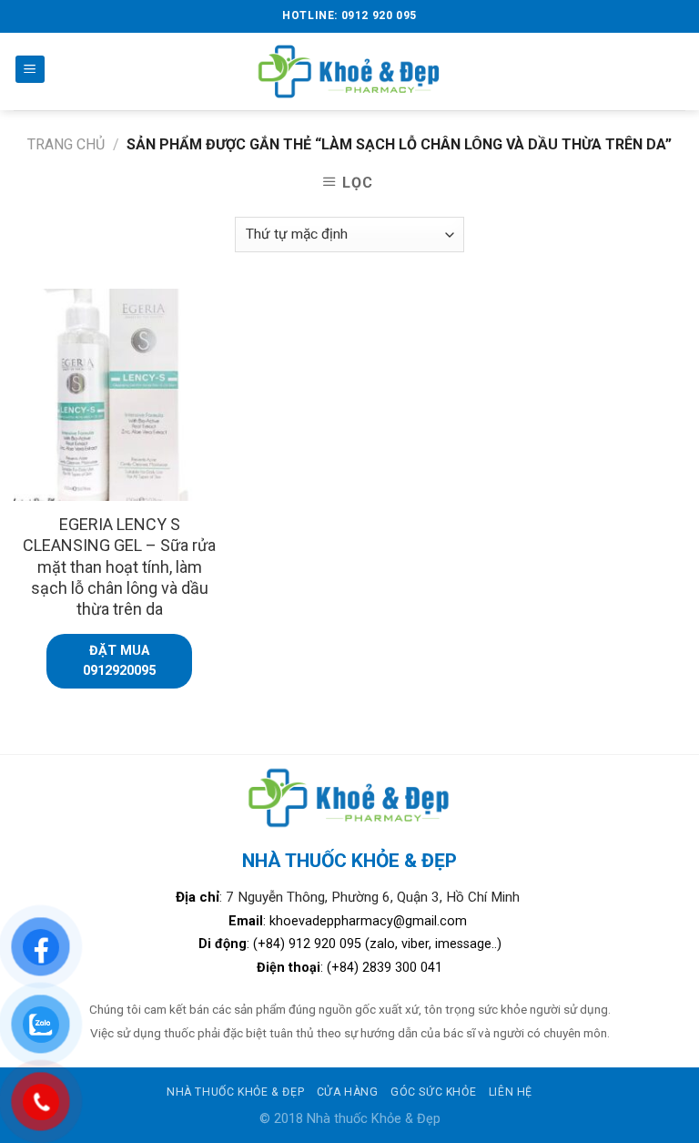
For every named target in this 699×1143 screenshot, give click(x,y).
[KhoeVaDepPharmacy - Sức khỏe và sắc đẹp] (350, 71)
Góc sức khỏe (433, 1092)
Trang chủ (66, 144)
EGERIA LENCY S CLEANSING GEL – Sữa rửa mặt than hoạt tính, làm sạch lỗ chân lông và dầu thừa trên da (119, 567)
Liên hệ (510, 1092)
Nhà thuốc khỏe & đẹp (235, 1092)
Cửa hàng (348, 1092)
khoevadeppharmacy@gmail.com (370, 921)
